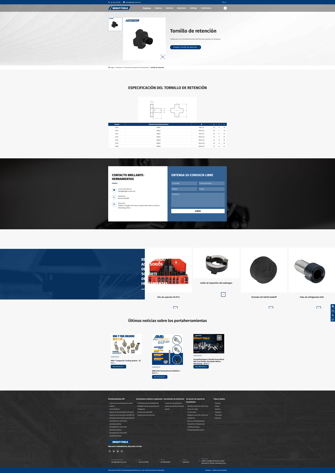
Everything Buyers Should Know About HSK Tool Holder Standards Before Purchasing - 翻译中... (208, 361)
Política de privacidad (220, 470)
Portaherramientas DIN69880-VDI (147, 403)
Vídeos (217, 406)
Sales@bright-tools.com (132, 2)
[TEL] (333, 315)
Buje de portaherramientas (196, 421)
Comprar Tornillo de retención (186, 47)
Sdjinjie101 (186, 462)
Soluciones (181, 8)
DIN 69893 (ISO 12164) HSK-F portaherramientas (118, 428)
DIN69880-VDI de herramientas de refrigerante (148, 407)
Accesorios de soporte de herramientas (136, 67)
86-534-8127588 (114, 2)
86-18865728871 (165, 462)
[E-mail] (333, 311)
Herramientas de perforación (174, 399)
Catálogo (193, 8)
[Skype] (333, 306)
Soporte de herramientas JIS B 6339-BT (121, 412)
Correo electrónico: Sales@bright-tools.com (126, 190)
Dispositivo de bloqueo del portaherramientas (196, 425)
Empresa (158, 8)
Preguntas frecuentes (218, 413)
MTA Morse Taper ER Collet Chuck (197, 406)
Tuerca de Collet (192, 409)
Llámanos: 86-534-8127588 (123, 197)
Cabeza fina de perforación (173, 403)
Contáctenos (206, 8)
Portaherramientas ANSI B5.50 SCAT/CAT (122, 418)
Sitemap (208, 470)
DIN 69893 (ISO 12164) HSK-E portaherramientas (118, 434)
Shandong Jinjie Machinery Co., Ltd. (133, 470)
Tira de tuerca (191, 412)
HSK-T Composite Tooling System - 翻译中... (126, 362)
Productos (147, 8)
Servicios (169, 8)
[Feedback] (333, 319)
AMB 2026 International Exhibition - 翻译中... (166, 372)
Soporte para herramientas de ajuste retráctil (121, 404)
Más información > (118, 366)
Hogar (112, 67)
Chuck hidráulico (114, 409)
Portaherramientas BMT (144, 412)
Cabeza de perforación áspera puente (174, 407)
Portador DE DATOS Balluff (264, 297)
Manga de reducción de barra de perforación (197, 416)
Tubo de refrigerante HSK (312, 297)
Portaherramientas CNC (116, 399)
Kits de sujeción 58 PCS (168, 297)
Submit (198, 211)
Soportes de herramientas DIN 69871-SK (121, 415)
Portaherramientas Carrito (195, 430)
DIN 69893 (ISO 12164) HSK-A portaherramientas (118, 422)
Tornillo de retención (157, 67)
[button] (141, 304)
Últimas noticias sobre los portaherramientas (167, 320)
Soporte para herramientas (146, 415)
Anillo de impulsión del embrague (216, 283)
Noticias (217, 409)
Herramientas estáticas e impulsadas (149, 399)
